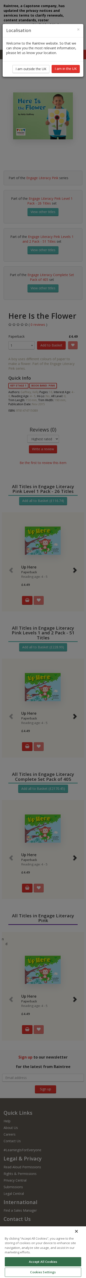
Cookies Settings (43, 1272)
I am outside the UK (31, 69)
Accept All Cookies (43, 1262)
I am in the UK (66, 68)
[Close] (76, 1231)
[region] (43, 1252)
